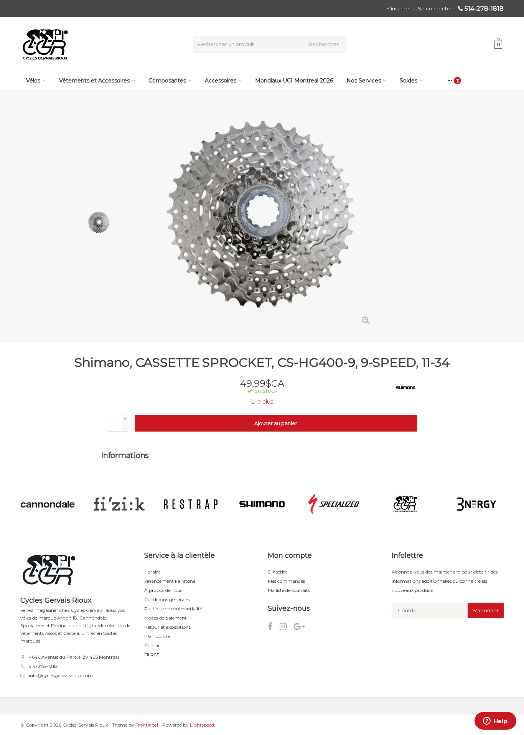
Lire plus (262, 401)
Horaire (152, 572)
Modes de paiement (165, 618)
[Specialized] (262, 504)
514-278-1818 (484, 8)
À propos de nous (163, 590)
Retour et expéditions (167, 627)
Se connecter (435, 8)
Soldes (408, 80)
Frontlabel (146, 725)
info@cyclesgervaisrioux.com (61, 675)
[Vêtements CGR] (333, 504)
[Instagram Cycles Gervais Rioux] (287, 628)
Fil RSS (151, 655)
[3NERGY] (405, 504)
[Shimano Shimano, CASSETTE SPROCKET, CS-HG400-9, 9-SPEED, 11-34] (262, 217)
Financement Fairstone (169, 581)
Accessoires (220, 80)
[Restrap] (119, 504)
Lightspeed (202, 725)
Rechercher (324, 44)
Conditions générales (167, 599)
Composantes (167, 80)
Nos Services (363, 80)
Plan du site (157, 636)
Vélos (33, 80)
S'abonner (486, 610)
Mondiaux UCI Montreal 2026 (294, 80)
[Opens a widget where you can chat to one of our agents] (495, 721)
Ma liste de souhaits (289, 590)
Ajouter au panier (275, 423)
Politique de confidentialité (173, 608)
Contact (153, 645)
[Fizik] (47, 504)
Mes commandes (286, 581)
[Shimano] (403, 387)
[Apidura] (477, 504)
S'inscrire (397, 8)
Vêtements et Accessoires (94, 80)
